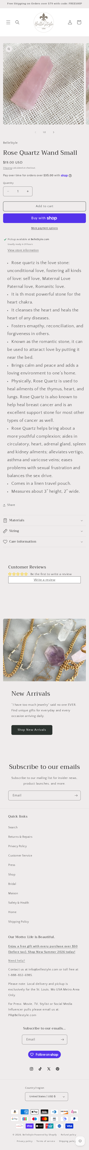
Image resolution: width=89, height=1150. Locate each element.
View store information (23, 250)
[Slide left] (35, 132)
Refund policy (68, 1135)
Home (12, 912)
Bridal (12, 884)
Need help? (16, 960)
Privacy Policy (17, 846)
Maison (13, 893)
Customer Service (20, 855)
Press (11, 865)
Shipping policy (67, 1141)
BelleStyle (28, 1135)
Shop (11, 874)
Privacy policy (25, 1141)
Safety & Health (18, 902)
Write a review (44, 580)
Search (13, 827)
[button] (8, 22)
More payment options (44, 228)
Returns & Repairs (20, 837)
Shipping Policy (18, 921)
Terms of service (45, 1141)
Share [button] (11, 505)
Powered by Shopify (45, 1135)
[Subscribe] (76, 795)
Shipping (7, 168)
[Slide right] (53, 132)
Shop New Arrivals (32, 730)
